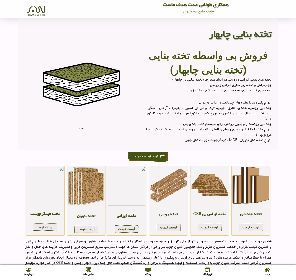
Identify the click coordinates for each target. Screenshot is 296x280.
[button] (79, 128)
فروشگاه (207, 274)
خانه (267, 274)
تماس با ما (88, 274)
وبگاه (148, 274)
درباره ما (29, 274)
